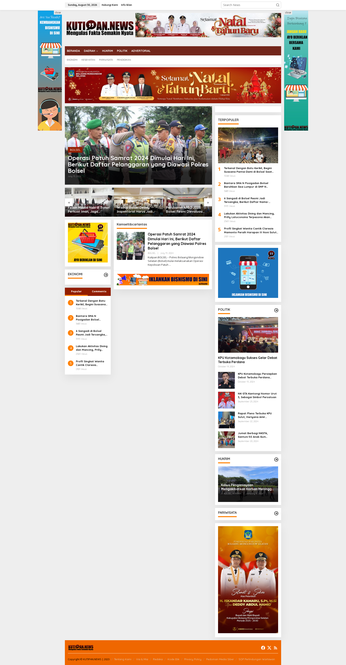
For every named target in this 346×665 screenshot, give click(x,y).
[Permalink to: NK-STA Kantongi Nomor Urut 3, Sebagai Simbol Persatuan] (226, 400)
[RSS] (275, 647)
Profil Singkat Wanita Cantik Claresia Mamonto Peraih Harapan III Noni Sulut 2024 (91, 363)
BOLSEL (75, 150)
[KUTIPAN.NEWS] (100, 28)
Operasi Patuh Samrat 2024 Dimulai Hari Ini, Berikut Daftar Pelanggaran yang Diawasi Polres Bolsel (138, 164)
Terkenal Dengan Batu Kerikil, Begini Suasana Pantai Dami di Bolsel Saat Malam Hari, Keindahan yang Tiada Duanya (91, 302)
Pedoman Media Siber (220, 659)
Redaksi (158, 659)
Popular (76, 291)
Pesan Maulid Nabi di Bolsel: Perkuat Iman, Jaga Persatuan (89, 209)
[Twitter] (269, 647)
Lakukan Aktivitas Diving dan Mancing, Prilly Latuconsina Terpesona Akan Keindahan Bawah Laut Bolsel (92, 348)
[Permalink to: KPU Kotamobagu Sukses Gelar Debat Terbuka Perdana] (248, 335)
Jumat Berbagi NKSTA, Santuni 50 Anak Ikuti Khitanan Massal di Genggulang (253, 435)
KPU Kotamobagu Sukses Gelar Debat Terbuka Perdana (247, 360)
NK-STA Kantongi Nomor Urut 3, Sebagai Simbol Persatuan (257, 395)
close (58, 12)
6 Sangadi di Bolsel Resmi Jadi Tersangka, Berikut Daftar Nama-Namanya (91, 332)
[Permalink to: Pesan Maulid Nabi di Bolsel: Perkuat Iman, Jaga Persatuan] (89, 202)
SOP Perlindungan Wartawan (257, 659)
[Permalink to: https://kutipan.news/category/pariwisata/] (276, 513)
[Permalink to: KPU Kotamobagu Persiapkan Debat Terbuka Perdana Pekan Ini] (226, 380)
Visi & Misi (142, 659)
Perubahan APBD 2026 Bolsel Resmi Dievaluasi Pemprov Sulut (184, 209)
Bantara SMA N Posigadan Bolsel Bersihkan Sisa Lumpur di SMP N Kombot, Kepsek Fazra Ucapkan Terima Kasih (91, 317)
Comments (99, 291)
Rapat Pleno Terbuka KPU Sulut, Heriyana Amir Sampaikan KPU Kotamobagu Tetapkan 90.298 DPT (257, 415)
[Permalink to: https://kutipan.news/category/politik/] (276, 310)
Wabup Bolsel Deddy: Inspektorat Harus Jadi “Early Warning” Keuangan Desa (137, 209)
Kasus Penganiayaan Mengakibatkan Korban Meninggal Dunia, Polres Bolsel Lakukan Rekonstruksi (248, 487)
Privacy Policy (192, 659)
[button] (277, 5)
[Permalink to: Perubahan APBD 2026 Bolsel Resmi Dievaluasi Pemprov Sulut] (187, 202)
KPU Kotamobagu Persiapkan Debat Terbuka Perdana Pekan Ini (257, 375)
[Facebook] (263, 647)
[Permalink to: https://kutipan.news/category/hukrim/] (276, 459)
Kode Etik (173, 659)
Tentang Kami (122, 659)
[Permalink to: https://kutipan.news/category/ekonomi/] (106, 274)
